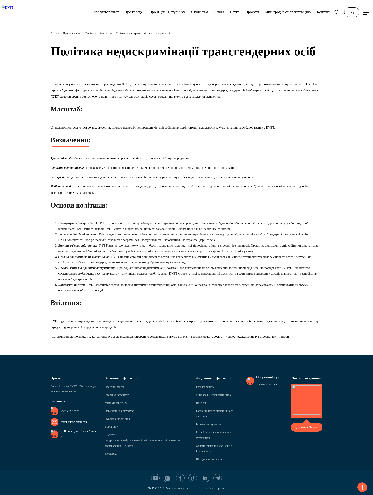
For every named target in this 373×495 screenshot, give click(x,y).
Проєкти (252, 12)
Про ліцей (157, 12)
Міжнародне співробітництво (288, 12)
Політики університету (98, 33)
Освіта (219, 12)
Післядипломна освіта (209, 459)
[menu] (367, 12)
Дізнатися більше (306, 427)
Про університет (106, 12)
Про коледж (134, 12)
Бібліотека (111, 453)
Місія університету (116, 402)
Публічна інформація (117, 418)
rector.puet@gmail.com (74, 422)
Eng (351, 12)
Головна (55, 33)
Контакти (324, 12)
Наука (234, 12)
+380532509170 (70, 411)
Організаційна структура (119, 410)
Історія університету (117, 394)
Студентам (199, 12)
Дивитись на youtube (268, 384)
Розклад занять (205, 386)
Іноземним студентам (208, 424)
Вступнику (176, 12)
